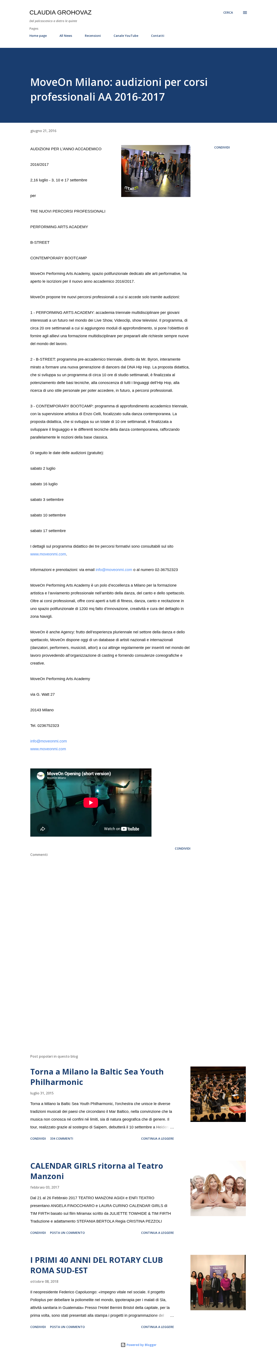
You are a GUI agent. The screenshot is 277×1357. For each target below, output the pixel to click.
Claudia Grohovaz (60, 12)
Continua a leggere (157, 1138)
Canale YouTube (126, 36)
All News (66, 36)
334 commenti (61, 1138)
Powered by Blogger (141, 1345)
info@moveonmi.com (114, 570)
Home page (38, 36)
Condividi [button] (222, 147)
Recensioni (93, 36)
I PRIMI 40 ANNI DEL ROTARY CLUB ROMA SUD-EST (96, 1265)
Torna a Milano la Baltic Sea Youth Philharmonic (97, 1076)
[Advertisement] (103, 1000)
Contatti (157, 36)
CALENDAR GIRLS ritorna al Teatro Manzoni (96, 1170)
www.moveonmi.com (48, 554)
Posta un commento (67, 1233)
